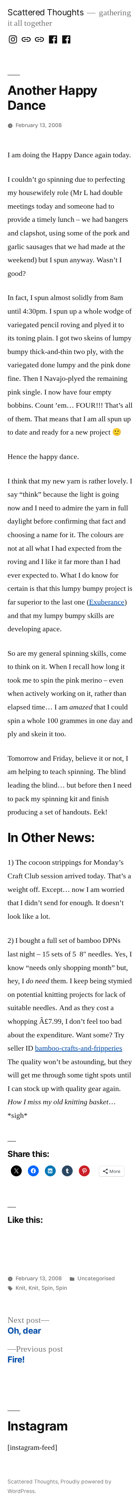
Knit (20, 1288)
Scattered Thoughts (45, 12)
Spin (47, 1288)
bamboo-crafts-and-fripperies (78, 1048)
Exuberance (106, 602)
